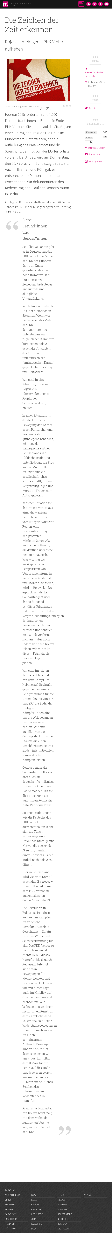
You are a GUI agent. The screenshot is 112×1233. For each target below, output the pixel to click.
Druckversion (94, 154)
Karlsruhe (36, 1223)
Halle (34, 1199)
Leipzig (60, 1194)
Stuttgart (63, 1228)
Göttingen (10, 1228)
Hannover (36, 1209)
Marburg (62, 1209)
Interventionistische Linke (20, 4)
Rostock (62, 1223)
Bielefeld (10, 1204)
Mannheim (62, 1204)
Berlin (8, 1199)
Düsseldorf (11, 1218)
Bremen (9, 1209)
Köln (33, 1228)
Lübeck (61, 1199)
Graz (33, 1194)
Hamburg (36, 1204)
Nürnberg (62, 1218)
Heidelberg (37, 1214)
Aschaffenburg (13, 1194)
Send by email (95, 161)
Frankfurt (10, 1223)
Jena (33, 1218)
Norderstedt (64, 1214)
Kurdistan (93, 108)
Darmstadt (10, 1214)
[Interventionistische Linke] (5, 5)
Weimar (87, 1194)
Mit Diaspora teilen (96, 147)
